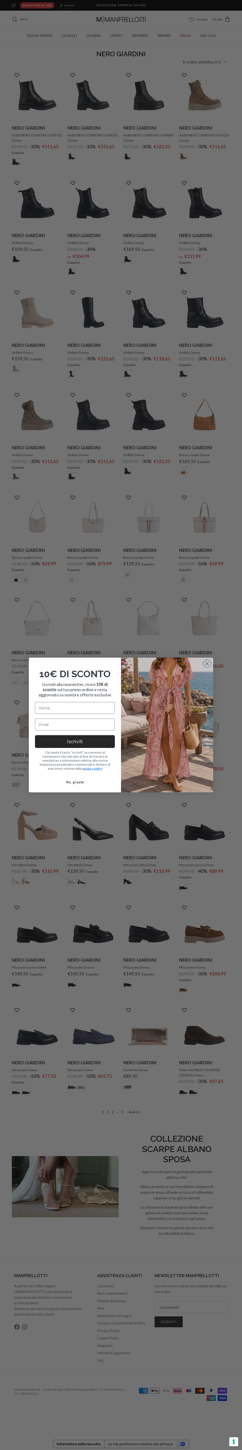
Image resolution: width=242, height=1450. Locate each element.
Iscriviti (75, 741)
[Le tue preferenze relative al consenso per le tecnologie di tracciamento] (233, 1441)
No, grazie (75, 782)
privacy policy (92, 768)
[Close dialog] (207, 663)
